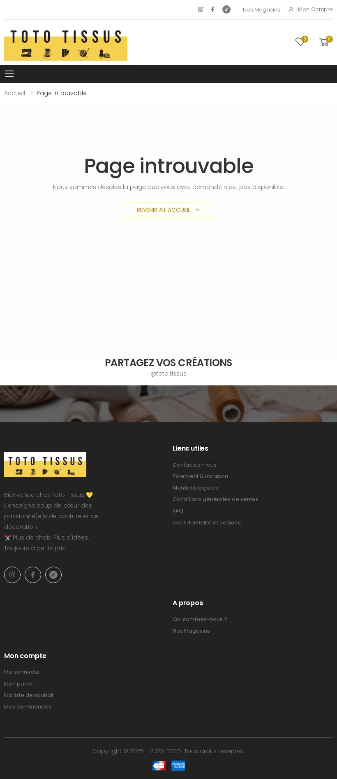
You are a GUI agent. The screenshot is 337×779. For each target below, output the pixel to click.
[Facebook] (212, 9)
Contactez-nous (195, 465)
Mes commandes (27, 707)
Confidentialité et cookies (207, 522)
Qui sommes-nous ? (200, 619)
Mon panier (19, 684)
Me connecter (23, 672)
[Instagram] (200, 9)
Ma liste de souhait (29, 695)
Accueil (14, 93)
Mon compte (315, 9)
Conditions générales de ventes (216, 499)
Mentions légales (195, 488)
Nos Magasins (261, 10)
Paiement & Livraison (200, 476)
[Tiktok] (226, 9)
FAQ (178, 511)
